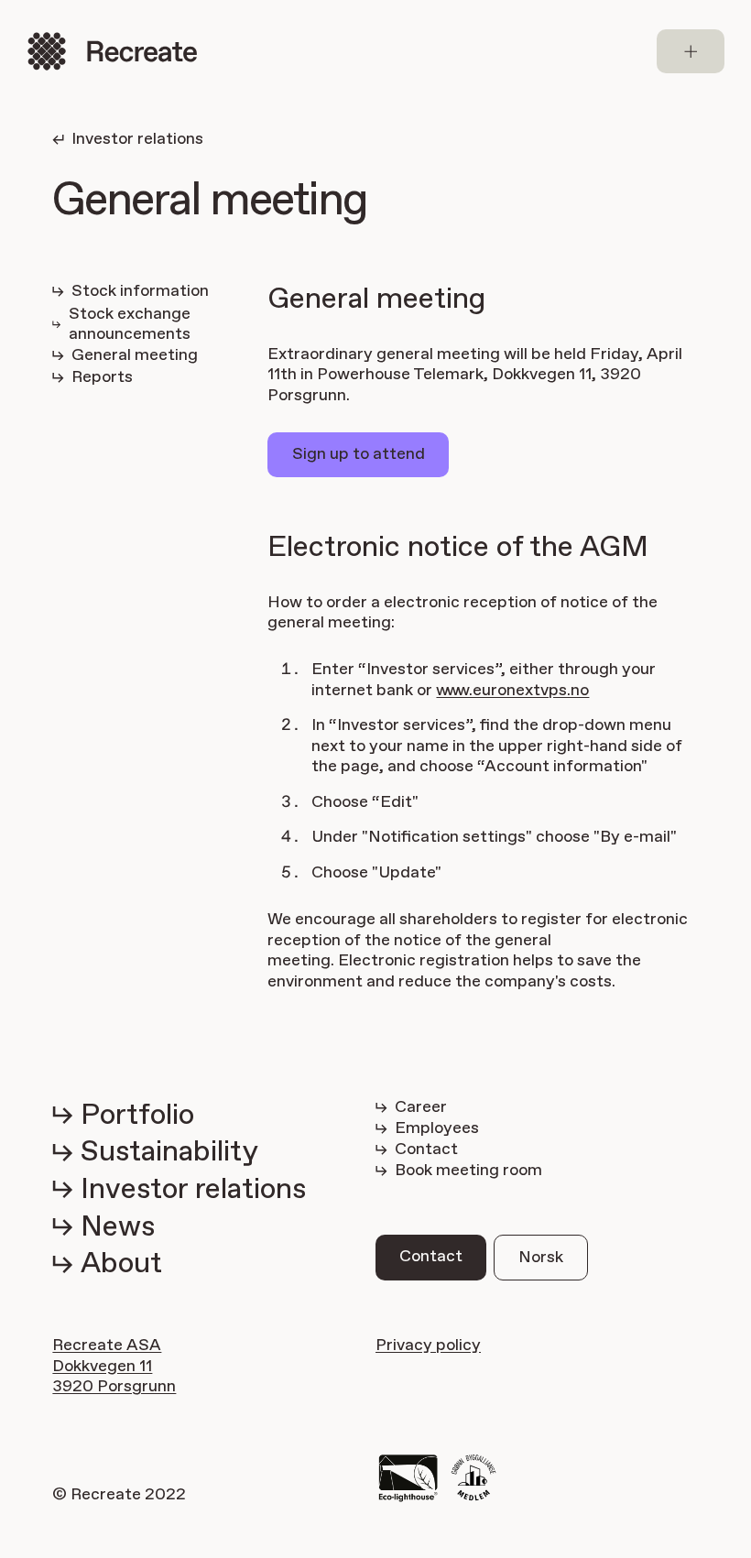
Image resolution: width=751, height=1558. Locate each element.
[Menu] (691, 51)
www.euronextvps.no (512, 691)
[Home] (112, 51)
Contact (431, 1257)
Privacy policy (428, 1345)
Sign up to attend (358, 454)
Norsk (540, 1258)
